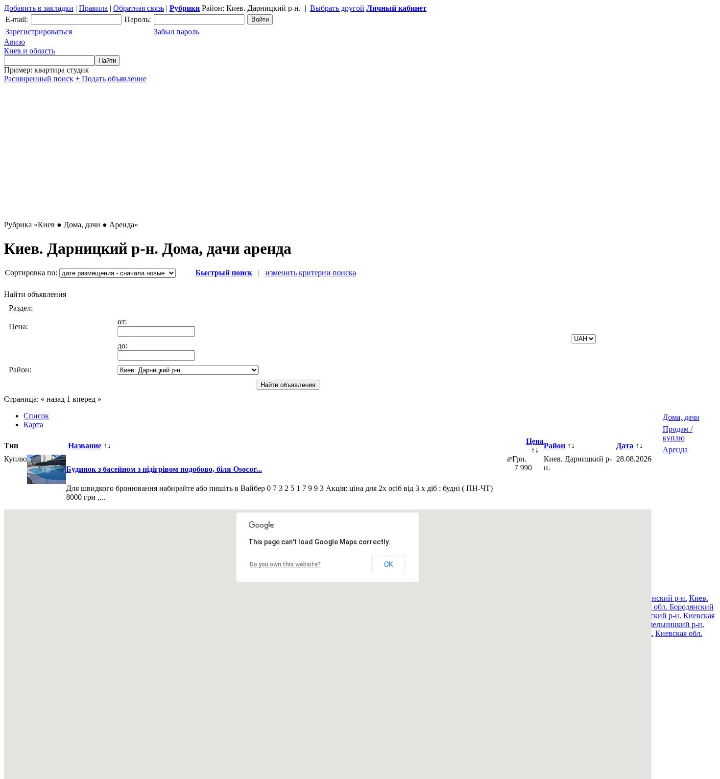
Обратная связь (138, 8)
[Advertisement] (298, 151)
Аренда (675, 449)
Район (554, 445)
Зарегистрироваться (38, 31)
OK (388, 564)
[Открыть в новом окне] (509, 459)
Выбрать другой (337, 8)
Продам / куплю (678, 433)
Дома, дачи (681, 417)
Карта (33, 424)
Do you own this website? (285, 564)
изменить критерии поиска (310, 272)
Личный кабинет (396, 8)
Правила (93, 8)
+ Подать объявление (110, 78)
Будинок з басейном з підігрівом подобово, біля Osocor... (164, 469)
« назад (53, 399)
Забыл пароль (176, 31)
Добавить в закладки (38, 8)
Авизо (29, 46)
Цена (535, 441)
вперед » (86, 399)
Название (84, 445)
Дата (624, 445)
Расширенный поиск (38, 78)
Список (36, 416)
